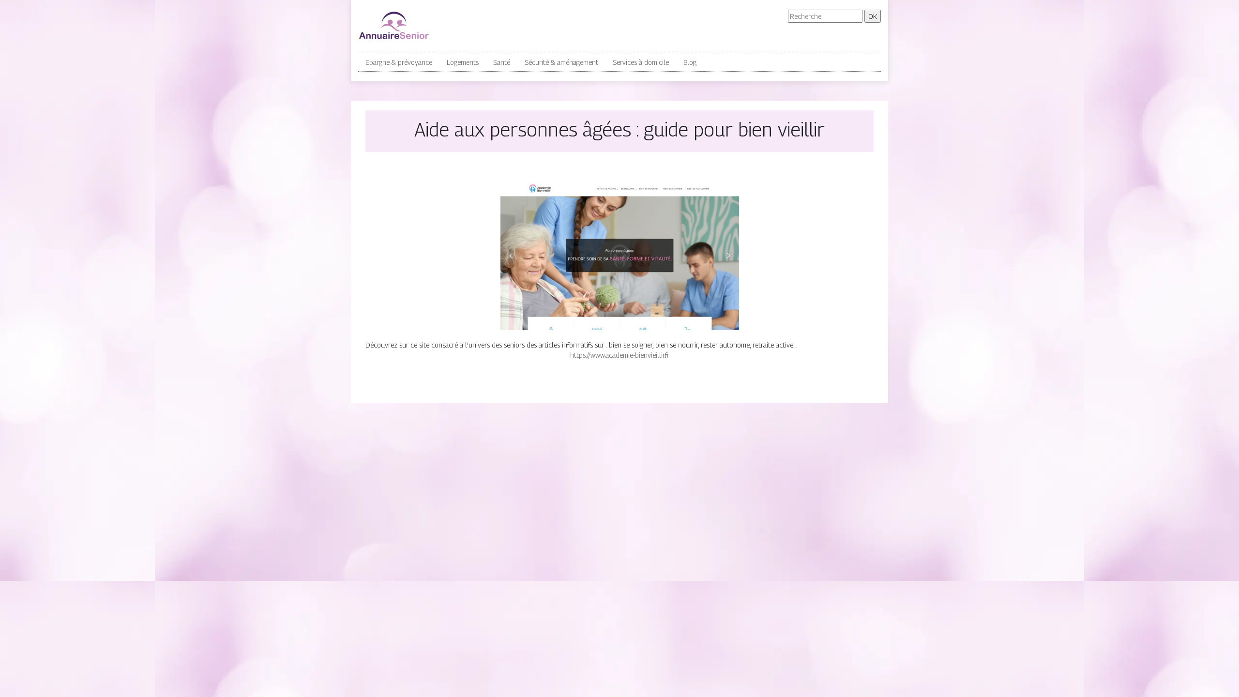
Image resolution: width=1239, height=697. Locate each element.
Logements (463, 62)
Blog (689, 62)
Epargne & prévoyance (398, 62)
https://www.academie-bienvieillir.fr (619, 355)
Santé (501, 62)
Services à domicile (641, 62)
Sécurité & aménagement (561, 62)
